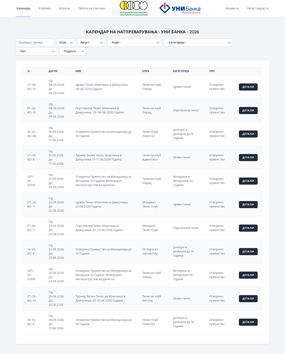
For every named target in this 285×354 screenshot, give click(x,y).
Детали (248, 87)
